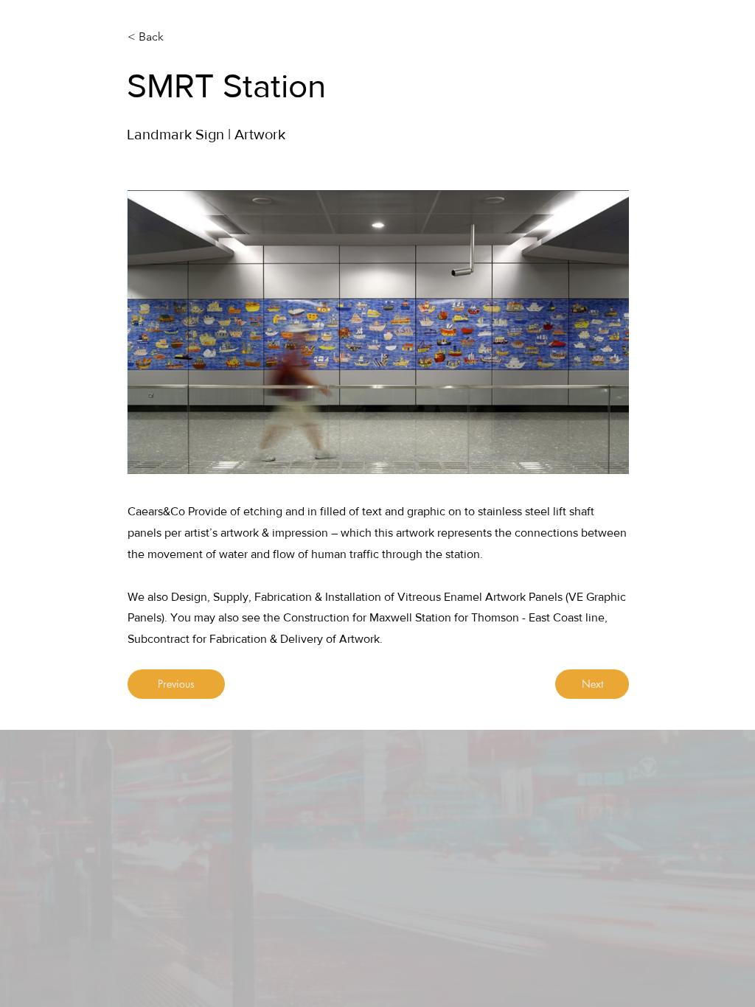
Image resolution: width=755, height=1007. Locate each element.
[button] (378, 332)
